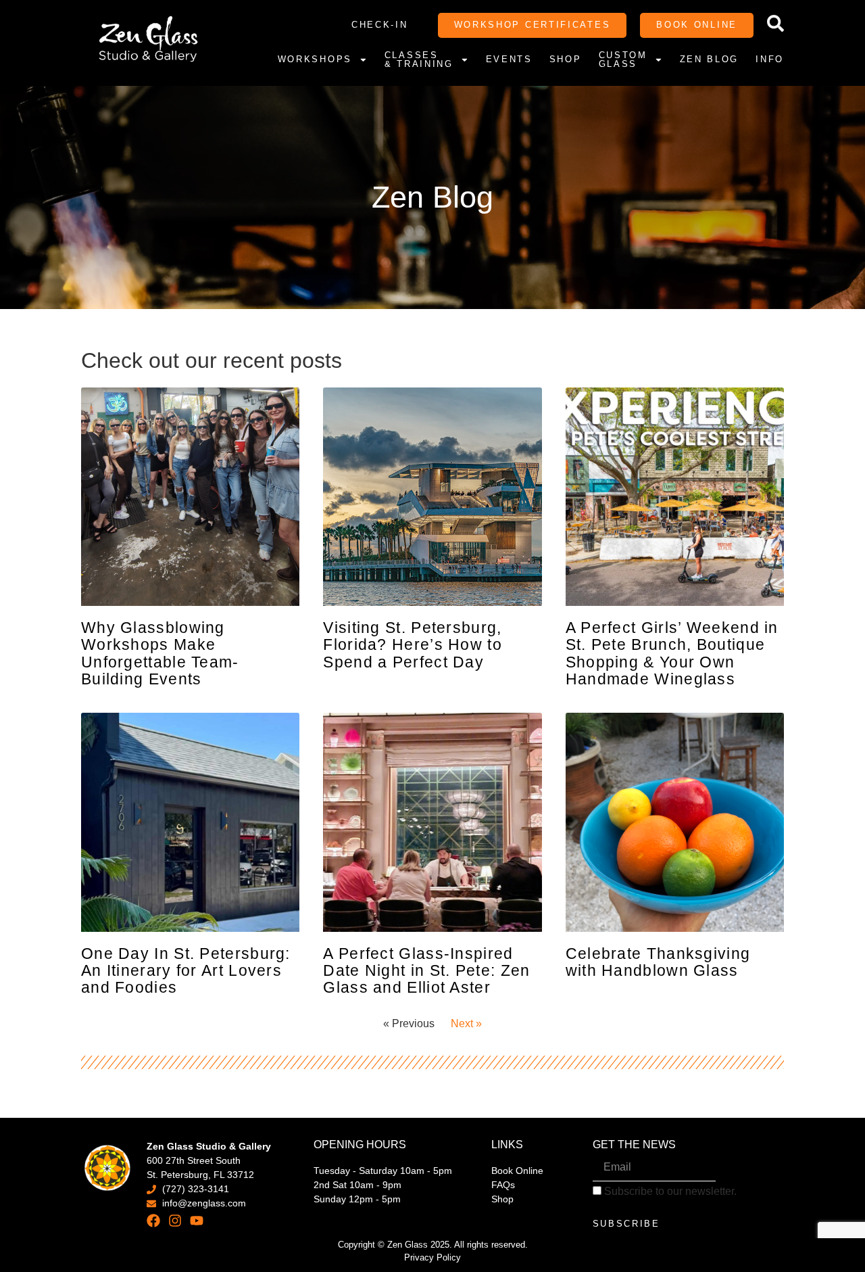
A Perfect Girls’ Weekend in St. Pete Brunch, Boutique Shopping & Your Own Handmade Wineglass (672, 653)
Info (770, 59)
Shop (565, 59)
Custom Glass (623, 60)
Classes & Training (419, 60)
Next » (466, 1023)
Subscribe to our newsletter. (669, 1191)
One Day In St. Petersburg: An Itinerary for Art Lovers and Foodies (186, 971)
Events (509, 59)
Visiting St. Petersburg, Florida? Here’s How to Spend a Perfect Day (412, 645)
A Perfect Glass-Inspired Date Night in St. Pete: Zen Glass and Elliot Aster (426, 971)
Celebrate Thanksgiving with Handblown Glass (658, 962)
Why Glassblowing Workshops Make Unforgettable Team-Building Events (160, 653)
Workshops (315, 59)
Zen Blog (709, 59)
